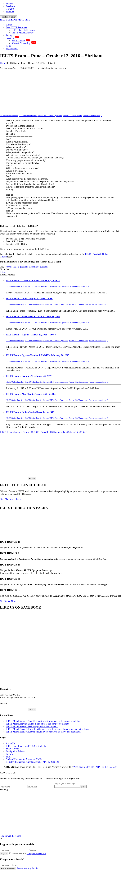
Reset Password (8, 868)
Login (9, 46)
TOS (8, 756)
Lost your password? (36, 853)
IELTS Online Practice (28, 116)
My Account (12, 48)
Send (83, 787)
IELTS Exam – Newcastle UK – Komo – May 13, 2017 (33, 316)
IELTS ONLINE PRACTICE (15, 19)
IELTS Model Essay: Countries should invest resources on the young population (43, 731)
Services (12, 38)
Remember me (19, 853)
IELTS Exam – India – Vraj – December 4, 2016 (30, 412)
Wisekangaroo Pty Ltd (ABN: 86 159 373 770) (95, 767)
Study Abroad (21, 40)
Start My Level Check (10, 499)
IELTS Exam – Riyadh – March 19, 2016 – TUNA (31, 334)
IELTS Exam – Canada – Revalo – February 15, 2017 (33, 280)
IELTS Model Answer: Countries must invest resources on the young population (43, 721)
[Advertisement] (60, 92)
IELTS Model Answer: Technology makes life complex (32, 726)
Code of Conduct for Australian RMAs (24, 759)
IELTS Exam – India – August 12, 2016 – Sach (29, 298)
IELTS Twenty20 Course (23, 30)
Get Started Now (8, 601)
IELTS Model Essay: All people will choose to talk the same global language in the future (47, 729)
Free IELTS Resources (16, 27)
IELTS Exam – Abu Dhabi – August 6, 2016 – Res (31, 394)
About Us (10, 743)
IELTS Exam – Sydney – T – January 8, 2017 (28, 376)
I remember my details (27, 868)
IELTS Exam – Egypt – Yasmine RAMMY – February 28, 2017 (37, 355)
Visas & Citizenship (23, 43)
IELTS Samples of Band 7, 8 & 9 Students (26, 746)
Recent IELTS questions (72, 116)
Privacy (9, 754)
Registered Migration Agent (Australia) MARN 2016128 (32, 762)
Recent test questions (91, 116)
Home (9, 24)
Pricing (9, 35)
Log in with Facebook (10, 836)
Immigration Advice (15, 751)
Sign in (4, 853)
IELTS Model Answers (22, 32)
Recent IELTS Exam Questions (49, 116)
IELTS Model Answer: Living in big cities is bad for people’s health (37, 723)
